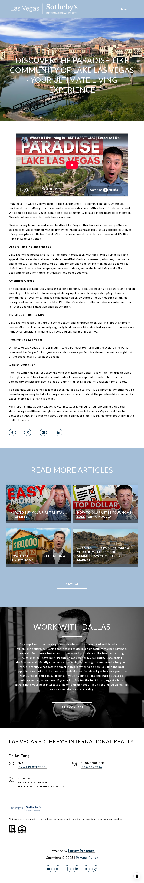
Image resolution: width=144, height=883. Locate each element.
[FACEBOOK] (67, 868)
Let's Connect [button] (72, 707)
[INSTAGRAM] (57, 868)
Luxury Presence (81, 851)
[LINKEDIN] (76, 868)
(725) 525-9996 (91, 767)
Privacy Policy (87, 857)
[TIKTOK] (95, 868)
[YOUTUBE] (48, 868)
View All (72, 583)
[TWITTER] (86, 868)
